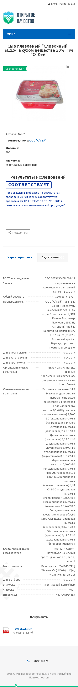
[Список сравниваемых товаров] (69, 19)
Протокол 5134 (22, 628)
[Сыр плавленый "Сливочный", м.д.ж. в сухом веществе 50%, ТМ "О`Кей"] (39, 93)
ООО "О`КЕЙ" (37, 140)
